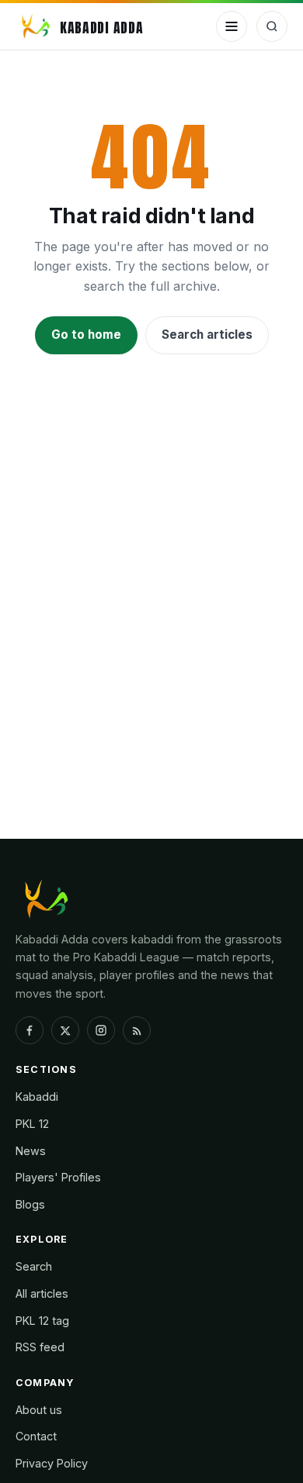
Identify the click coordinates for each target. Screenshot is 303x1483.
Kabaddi (37, 1096)
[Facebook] (30, 1030)
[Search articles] (271, 26)
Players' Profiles (58, 1177)
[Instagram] (101, 1030)
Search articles (207, 334)
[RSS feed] (137, 1030)
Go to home (86, 334)
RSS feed (40, 1347)
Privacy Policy (52, 1463)
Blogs (30, 1204)
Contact (36, 1436)
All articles (42, 1293)
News (31, 1150)
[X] (65, 1030)
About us (39, 1409)
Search (34, 1266)
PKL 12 (32, 1123)
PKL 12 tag (42, 1320)
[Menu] (231, 26)
